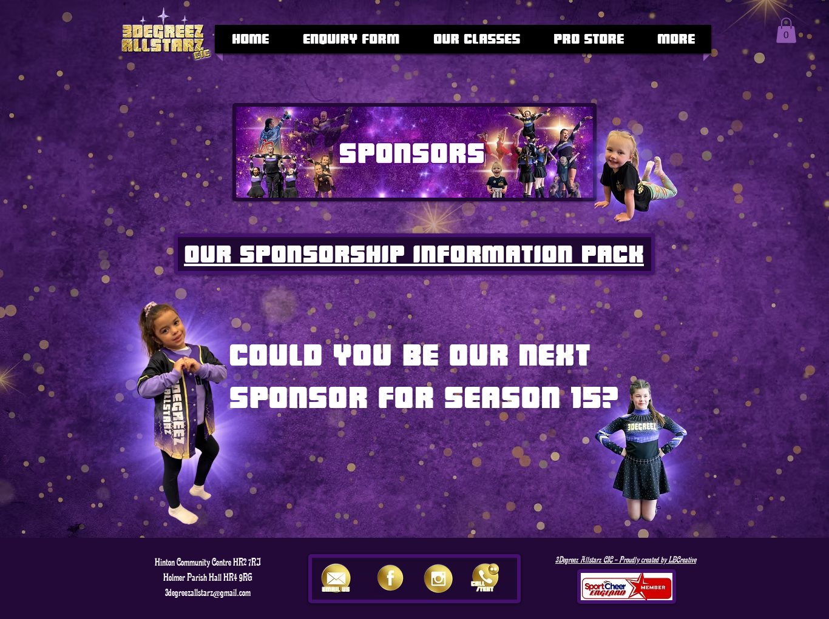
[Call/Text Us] (485, 578)
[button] (786, 30)
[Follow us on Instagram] (438, 578)
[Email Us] (336, 578)
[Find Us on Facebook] (390, 578)
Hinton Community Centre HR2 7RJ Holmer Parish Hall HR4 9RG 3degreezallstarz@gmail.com (208, 577)
